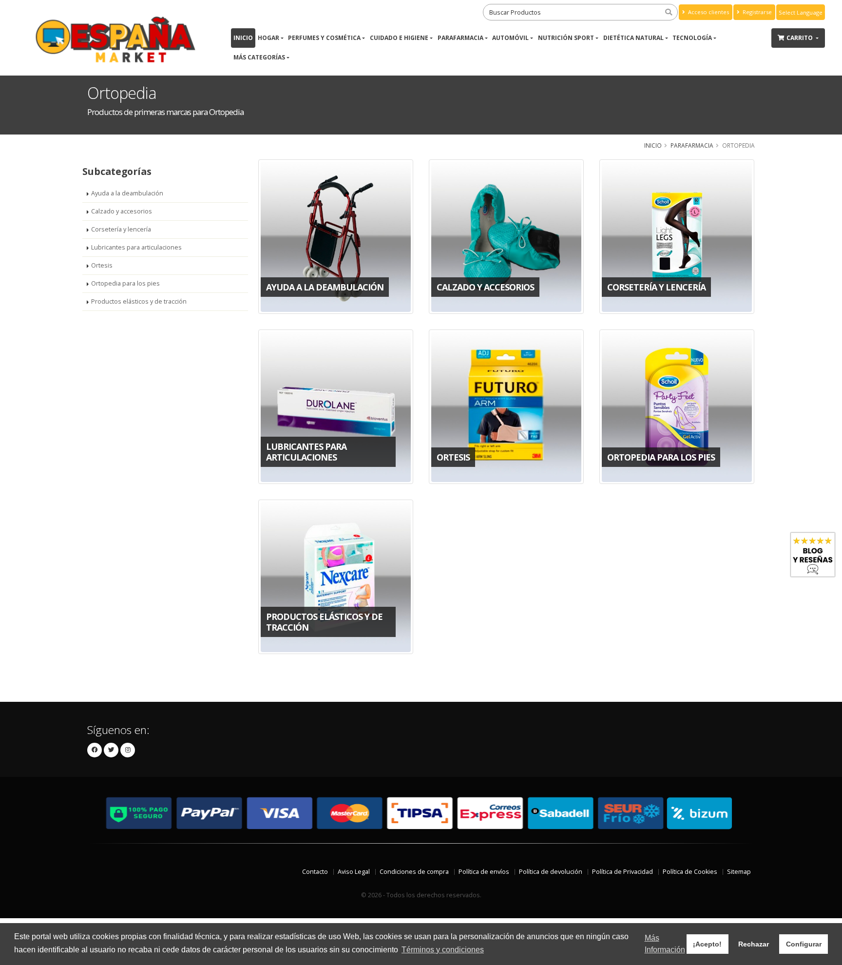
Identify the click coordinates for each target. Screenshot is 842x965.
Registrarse (756, 12)
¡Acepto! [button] (707, 944)
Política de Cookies (690, 872)
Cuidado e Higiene (399, 38)
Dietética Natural (633, 38)
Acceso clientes (708, 12)
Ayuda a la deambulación (127, 193)
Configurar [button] (804, 944)
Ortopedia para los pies (125, 283)
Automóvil (510, 38)
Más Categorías (259, 57)
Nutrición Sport (566, 38)
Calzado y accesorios (121, 211)
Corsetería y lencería (121, 229)
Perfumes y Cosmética (324, 38)
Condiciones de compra (414, 872)
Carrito (800, 38)
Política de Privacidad (622, 872)
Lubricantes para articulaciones (136, 247)
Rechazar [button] (753, 944)
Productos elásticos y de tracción (139, 301)
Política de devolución (550, 872)
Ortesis (102, 265)
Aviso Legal (354, 872)
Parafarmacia (460, 38)
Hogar (268, 38)
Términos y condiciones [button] (443, 950)
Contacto (315, 872)
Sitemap (739, 872)
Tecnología (692, 38)
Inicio (243, 38)
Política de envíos (484, 872)
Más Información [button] (665, 944)
